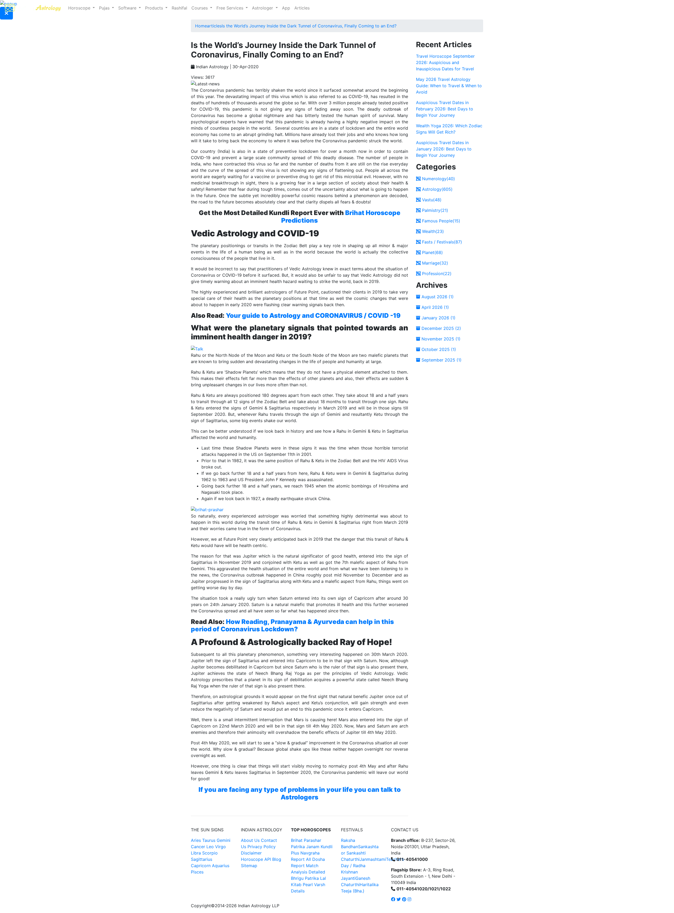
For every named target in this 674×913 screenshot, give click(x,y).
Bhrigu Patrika (305, 878)
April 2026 (434, 307)
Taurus (208, 840)
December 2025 (440, 328)
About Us (250, 840)
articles (214, 25)
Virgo (220, 846)
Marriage (434, 263)
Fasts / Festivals (441, 242)
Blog (276, 859)
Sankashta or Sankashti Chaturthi (360, 853)
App (286, 8)
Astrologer (263, 8)
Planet (432, 252)
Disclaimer (251, 853)
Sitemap (249, 865)
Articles (302, 8)
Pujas (105, 8)
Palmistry (434, 210)
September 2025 (441, 360)
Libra (196, 853)
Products (154, 8)
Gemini (223, 840)
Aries (196, 840)
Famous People (440, 220)
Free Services (230, 8)
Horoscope (80, 8)
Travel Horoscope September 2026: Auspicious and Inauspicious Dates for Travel (445, 62)
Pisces (197, 872)
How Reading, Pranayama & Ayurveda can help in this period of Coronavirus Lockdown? (292, 625)
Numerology (438, 178)
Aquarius (220, 865)
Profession (436, 273)
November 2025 (440, 338)
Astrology (437, 189)
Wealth (432, 231)
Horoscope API (256, 859)
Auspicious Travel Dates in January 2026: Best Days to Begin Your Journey (444, 149)
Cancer (198, 846)
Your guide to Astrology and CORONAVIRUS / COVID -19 (313, 315)
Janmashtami (373, 859)
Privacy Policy (261, 846)
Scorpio (210, 853)
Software (128, 8)
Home (201, 25)
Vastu (431, 199)
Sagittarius (201, 859)
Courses (200, 8)
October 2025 (438, 349)
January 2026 (437, 317)
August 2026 (437, 296)
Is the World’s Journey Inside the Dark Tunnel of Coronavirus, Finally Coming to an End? (309, 25)
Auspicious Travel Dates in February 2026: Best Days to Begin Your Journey (444, 109)
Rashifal (179, 8)
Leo (210, 846)
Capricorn (201, 865)
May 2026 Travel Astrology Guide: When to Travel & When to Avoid (449, 86)
